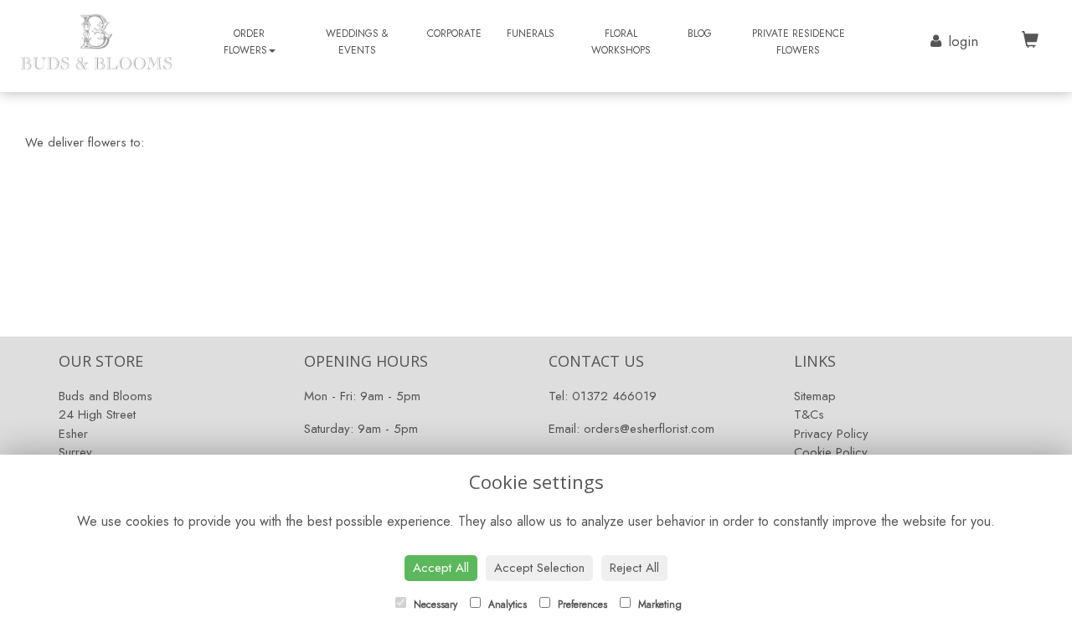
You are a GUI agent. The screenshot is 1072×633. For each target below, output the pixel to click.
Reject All (634, 567)
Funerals (530, 33)
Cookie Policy (831, 452)
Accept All (441, 567)
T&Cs (809, 414)
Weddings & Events (357, 42)
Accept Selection (539, 567)
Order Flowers (245, 42)
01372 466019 (614, 396)
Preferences (580, 604)
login (963, 41)
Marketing (658, 604)
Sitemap (815, 396)
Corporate (454, 33)
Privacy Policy (831, 434)
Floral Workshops (621, 42)
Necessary (433, 604)
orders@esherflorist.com (649, 428)
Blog (700, 33)
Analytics (506, 604)
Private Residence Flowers (798, 42)
